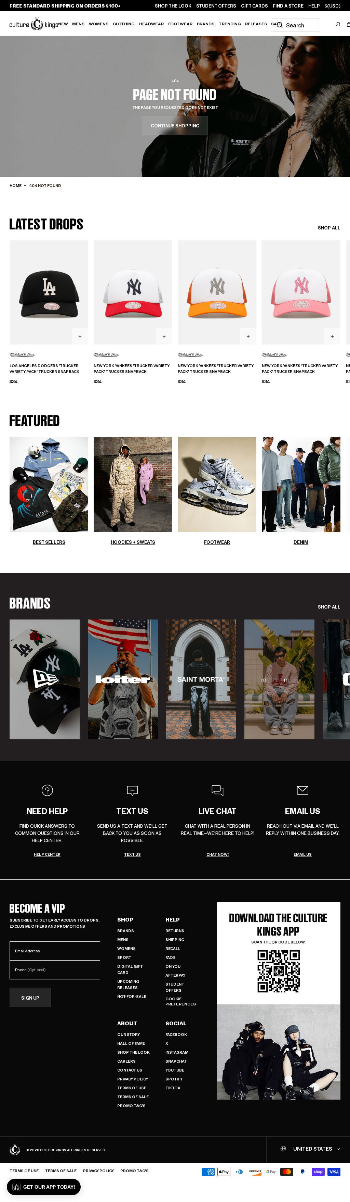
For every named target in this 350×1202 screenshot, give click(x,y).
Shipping (174, 939)
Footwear (180, 23)
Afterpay (175, 975)
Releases (256, 23)
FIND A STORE (288, 5)
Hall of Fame (131, 1043)
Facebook (176, 1034)
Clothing (124, 23)
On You (172, 966)
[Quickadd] (80, 336)
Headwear (151, 23)
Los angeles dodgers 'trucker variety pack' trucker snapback (44, 368)
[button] (44, 1187)
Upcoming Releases (128, 984)
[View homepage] (34, 23)
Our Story (128, 1034)
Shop (125, 919)
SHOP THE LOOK (173, 5)
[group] (45, 679)
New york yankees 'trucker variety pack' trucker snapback (132, 368)
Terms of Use (131, 1088)
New (63, 23)
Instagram (176, 1052)
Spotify (174, 1079)
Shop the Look (133, 1052)
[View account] (338, 24)
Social (175, 1023)
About (127, 1023)
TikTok (172, 1088)
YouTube (174, 1070)
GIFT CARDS (254, 5)
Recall (172, 948)
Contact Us (129, 1070)
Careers (126, 1061)
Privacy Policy (132, 1079)
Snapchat (176, 1061)
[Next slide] (340, 292)
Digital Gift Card (130, 969)
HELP (314, 5)
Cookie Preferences (180, 1001)
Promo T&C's (131, 1106)
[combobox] (295, 25)
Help (172, 919)
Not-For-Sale (131, 996)
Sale (276, 23)
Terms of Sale (133, 1097)
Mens (78, 23)
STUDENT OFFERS (216, 5)
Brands (205, 23)
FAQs (170, 957)
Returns (174, 931)
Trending (230, 23)
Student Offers (174, 987)
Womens (98, 23)
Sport (124, 957)
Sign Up (30, 997)
